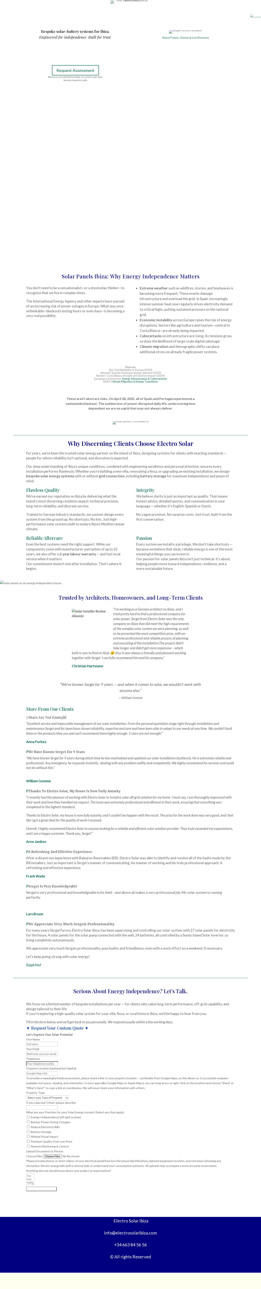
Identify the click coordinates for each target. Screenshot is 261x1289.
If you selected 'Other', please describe (51, 1102)
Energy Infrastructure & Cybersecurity (144, 378)
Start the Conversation (41, 1189)
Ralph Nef (33, 965)
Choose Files (34, 1156)
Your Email (32, 1049)
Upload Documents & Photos (44, 1151)
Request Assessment (75, 70)
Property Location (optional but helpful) (51, 1068)
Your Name (33, 1039)
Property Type (35, 1092)
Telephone (33, 1058)
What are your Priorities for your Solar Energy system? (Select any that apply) (75, 1112)
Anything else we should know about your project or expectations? (68, 1170)
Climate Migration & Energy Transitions (134, 381)
